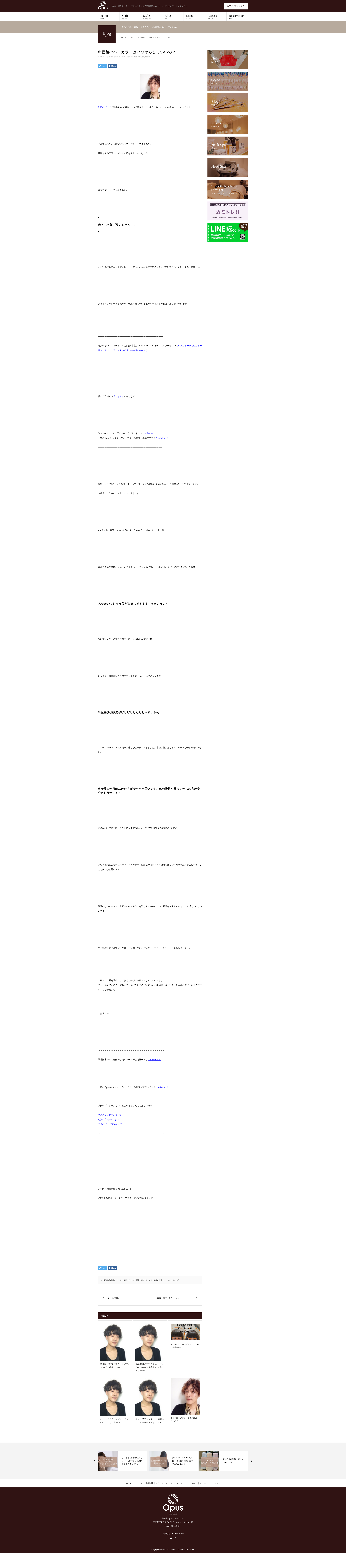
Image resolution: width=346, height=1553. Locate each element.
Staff (125, 17)
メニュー (184, 1483)
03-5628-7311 (124, 1188)
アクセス (216, 1483)
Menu (190, 17)
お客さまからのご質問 (117, 56)
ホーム (129, 1483)
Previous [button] (94, 1460)
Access (212, 17)
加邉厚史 (112, 1280)
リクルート (204, 1483)
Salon (104, 17)
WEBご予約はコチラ (235, 6)
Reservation (236, 17)
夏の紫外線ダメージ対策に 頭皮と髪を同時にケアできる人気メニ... (132, 1460)
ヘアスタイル (172, 1483)
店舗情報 (149, 1483)
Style (147, 17)
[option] (122, 1461)
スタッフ (159, 1483)
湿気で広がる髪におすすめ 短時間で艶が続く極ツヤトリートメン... (233, 1460)
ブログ (194, 1483)
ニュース (138, 1483)
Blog (168, 17)
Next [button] (251, 1460)
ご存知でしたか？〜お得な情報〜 (138, 56)
